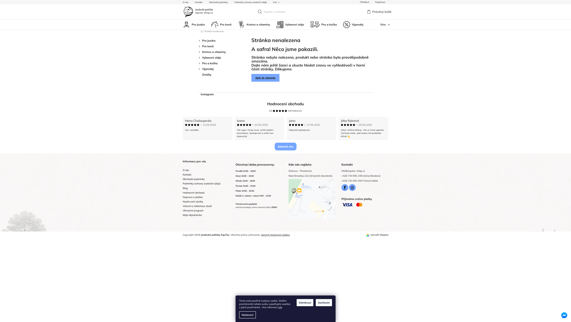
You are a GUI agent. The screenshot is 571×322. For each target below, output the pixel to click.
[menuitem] (194, 24)
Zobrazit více (285, 146)
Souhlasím (324, 302)
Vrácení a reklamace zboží (197, 206)
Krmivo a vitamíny (214, 52)
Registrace (380, 2)
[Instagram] (352, 187)
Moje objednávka (192, 214)
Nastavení (247, 314)
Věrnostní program (193, 210)
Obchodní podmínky (218, 2)
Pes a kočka (210, 63)
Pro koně (208, 46)
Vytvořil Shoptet (379, 234)
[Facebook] (344, 187)
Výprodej (208, 69)
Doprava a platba (193, 197)
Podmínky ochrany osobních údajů (250, 2)
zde (280, 307)
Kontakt (198, 2)
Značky (206, 74)
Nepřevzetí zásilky (193, 201)
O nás (185, 2)
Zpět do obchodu (265, 77)
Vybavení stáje (211, 57)
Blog (185, 188)
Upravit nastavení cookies (275, 234)
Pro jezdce (209, 40)
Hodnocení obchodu (285, 103)
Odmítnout (305, 302)
